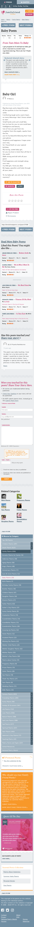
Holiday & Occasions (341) (11, 705)
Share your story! (10, 338)
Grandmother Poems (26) (11, 626)
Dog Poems (7, 885)
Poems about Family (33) (10, 660)
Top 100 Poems (7, 540)
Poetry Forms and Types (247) (12, 743)
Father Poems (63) (8, 604)
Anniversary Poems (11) (10, 570)
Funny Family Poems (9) (10, 611)
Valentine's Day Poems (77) (11, 735)
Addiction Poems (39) (9, 559)
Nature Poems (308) (9, 717)
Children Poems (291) (9, 544)
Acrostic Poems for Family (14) (12, 555)
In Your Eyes (20, 314)
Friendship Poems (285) (10, 698)
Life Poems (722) (8, 709)
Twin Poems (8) (7, 682)
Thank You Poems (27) (9, 679)
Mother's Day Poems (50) (11, 656)
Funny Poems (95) (8, 702)
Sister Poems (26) (8, 671)
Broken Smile (24, 253)
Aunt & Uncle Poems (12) (11, 574)
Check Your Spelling (9, 394)
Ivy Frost (6, 301)
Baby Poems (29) (8, 577)
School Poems (7, 265)
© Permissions (11, 216)
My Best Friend (23, 285)
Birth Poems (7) (7, 581)
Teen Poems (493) (8, 732)
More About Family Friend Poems (14, 807)
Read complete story (12, 72)
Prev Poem (9, 25)
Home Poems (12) (8, 634)
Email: (4, 414)
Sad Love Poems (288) (10, 720)
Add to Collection (13, 182)
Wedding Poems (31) (9, 686)
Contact (4, 915)
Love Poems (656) (8, 713)
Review (30, 14)
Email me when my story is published (14, 469)
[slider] (28, 37)
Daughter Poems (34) (9, 596)
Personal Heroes (9, 881)
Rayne (4, 255)
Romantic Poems (7, 299)
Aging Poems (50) (8, 563)
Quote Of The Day (11, 816)
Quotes (26, 2)
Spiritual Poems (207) (9, 728)
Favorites (10, 186)
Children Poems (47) (9, 592)
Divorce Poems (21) (9, 600)
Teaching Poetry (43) (9, 739)
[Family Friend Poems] (10, 14)
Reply (5, 366)
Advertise (26, 921)
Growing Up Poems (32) (10, 630)
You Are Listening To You (12, 761)
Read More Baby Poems (13, 241)
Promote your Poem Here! (12, 766)
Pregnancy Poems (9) (9, 664)
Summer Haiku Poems (11, 876)
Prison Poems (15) (8, 667)
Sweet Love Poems (8, 313)
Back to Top (6, 531)
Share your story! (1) (12, 74)
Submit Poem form (11, 401)
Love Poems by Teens (9, 285)
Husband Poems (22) (9, 637)
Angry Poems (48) (8, 566)
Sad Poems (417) (8, 724)
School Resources (8, 747)
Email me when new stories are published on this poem (17, 473)
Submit (30, 11)
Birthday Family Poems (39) (11, 585)
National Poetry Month (10, 750)
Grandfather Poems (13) (10, 622)
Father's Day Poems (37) (10, 607)
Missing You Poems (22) (10, 641)
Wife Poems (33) (8, 690)
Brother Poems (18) (9, 589)
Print (21, 186)
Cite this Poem (13, 209)
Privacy (3, 917)
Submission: (6, 425)
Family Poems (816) (9, 551)
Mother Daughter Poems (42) (12, 649)
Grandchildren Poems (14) (11, 619)
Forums (3, 921)
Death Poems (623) (8, 548)
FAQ (17, 917)
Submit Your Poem (9, 804)
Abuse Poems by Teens (9, 253)
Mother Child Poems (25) (11, 645)
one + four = (6, 460)
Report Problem (13, 213)
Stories (25, 919)
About (18, 915)
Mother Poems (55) (9, 652)
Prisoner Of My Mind (23, 299)
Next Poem (25, 25)
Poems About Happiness (11, 872)
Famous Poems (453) (9, 694)
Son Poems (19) (7, 675)
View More (5, 858)
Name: (4, 407)
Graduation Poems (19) (10, 615)
